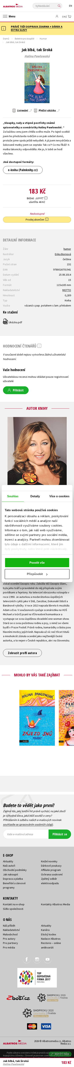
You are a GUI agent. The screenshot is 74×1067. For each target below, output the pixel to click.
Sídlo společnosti (13, 909)
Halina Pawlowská (37, 56)
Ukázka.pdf (12, 322)
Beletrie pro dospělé (24, 38)
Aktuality (8, 861)
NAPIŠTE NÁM (62, 1054)
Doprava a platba (13, 878)
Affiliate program (51, 870)
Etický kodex (48, 934)
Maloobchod (10, 934)
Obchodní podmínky (15, 870)
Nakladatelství (11, 930)
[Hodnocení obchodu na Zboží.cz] (18, 996)
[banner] (20, 4)
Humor (43, 38)
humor (67, 249)
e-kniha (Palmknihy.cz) (23, 170)
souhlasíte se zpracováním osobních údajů (28, 824)
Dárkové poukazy (51, 865)
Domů (6, 38)
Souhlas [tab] (13, 496)
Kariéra (45, 930)
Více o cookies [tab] (59, 496)
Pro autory (9, 938)
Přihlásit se (59, 834)
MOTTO (66, 290)
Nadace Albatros (51, 938)
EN (70, 5)
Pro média (9, 947)
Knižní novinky (49, 861)
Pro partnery (10, 943)
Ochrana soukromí (52, 874)
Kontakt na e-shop (13, 904)
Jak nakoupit (10, 874)
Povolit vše (37, 562)
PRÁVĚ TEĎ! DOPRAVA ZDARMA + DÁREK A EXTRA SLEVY (36, 28)
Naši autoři (9, 865)
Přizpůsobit (35, 574)
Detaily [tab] (35, 496)
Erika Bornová (63, 254)
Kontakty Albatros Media (55, 904)
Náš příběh (9, 925)
